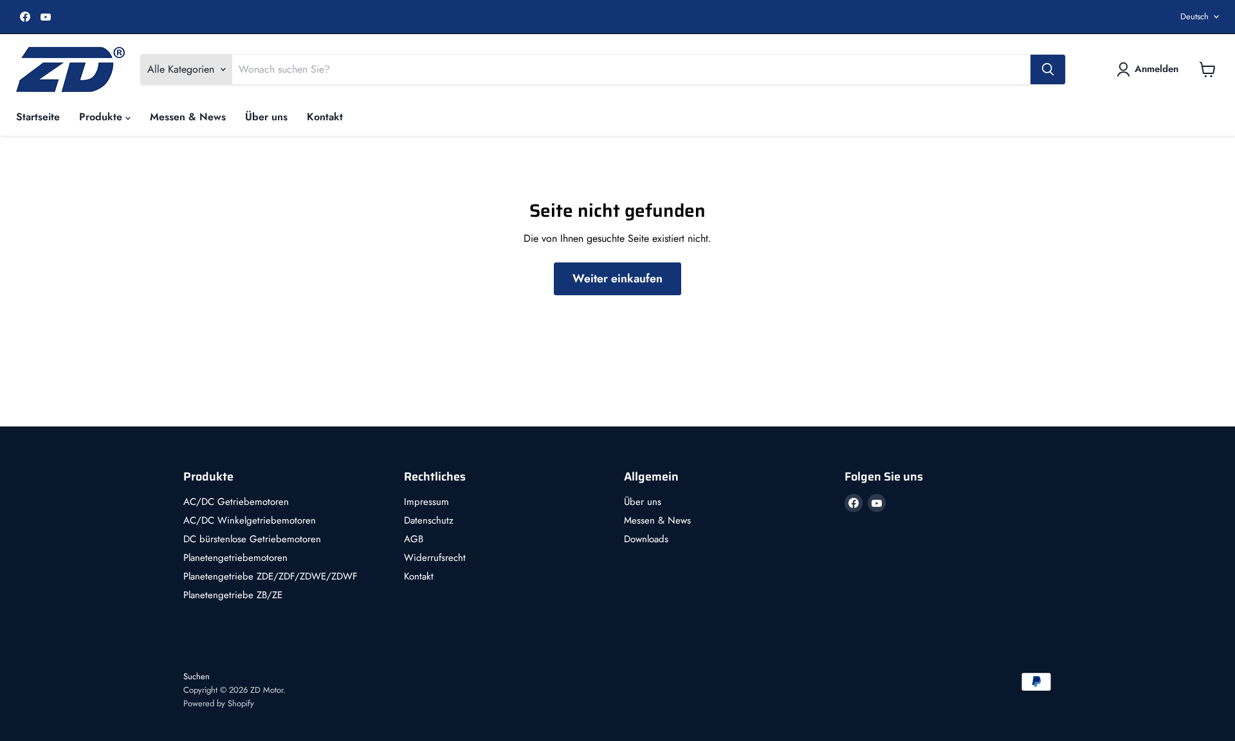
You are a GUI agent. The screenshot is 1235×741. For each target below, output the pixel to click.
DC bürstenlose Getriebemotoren (252, 539)
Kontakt (325, 116)
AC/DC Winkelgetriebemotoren (249, 520)
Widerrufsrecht (435, 558)
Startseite (38, 116)
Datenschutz (428, 520)
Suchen (196, 676)
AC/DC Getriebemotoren (236, 502)
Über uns (266, 116)
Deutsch (1194, 16)
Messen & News (188, 116)
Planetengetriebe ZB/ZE (232, 595)
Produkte (102, 116)
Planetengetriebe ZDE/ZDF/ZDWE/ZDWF (270, 576)
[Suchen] (1047, 69)
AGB (413, 539)
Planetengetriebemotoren (235, 558)
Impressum (426, 502)
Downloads (646, 539)
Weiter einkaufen (617, 278)
